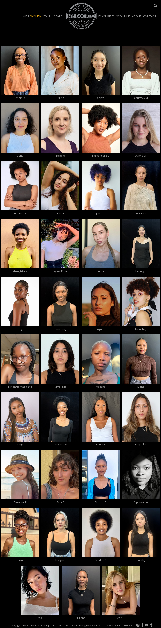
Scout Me (123, 16)
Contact (149, 16)
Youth (47, 16)
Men (26, 16)
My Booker (81, 16)
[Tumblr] (151, 625)
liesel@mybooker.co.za (91, 625)
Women (35, 16)
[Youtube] (146, 625)
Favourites (106, 16)
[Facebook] (142, 625)
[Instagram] (137, 625)
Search (59, 16)
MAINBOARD (126, 625)
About (137, 16)
